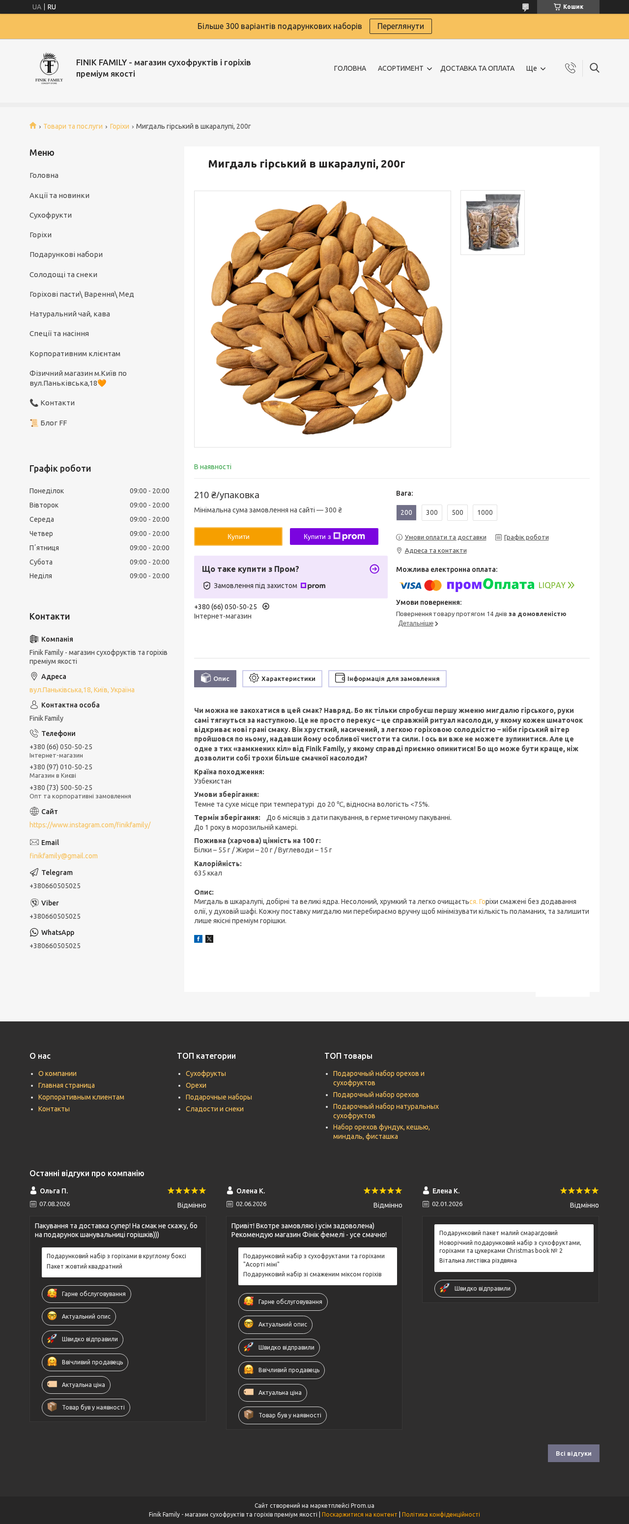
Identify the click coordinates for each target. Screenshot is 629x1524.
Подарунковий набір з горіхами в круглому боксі (116, 1256)
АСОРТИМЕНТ (401, 68)
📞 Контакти (52, 402)
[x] (209, 940)
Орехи (196, 1085)
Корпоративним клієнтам (74, 353)
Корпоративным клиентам (81, 1097)
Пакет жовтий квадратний (84, 1266)
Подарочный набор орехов (376, 1095)
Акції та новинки (59, 195)
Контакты (54, 1109)
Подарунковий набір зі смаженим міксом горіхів (312, 1274)
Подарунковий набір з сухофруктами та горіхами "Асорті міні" (314, 1260)
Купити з (317, 536)
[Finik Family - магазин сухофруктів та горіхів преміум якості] (49, 68)
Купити (239, 536)
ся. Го (477, 901)
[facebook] (198, 940)
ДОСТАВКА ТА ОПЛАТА (477, 68)
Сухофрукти (50, 215)
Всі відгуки (574, 1453)
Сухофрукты (206, 1073)
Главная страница (66, 1085)
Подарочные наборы (219, 1097)
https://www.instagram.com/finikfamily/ (89, 825)
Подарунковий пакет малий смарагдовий (498, 1233)
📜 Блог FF (48, 423)
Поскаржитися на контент (360, 1514)
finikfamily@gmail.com (63, 856)
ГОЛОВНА (350, 68)
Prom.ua (362, 1505)
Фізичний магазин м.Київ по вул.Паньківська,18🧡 (78, 378)
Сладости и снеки (215, 1109)
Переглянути (400, 26)
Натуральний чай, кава (69, 314)
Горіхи (119, 126)
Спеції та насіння (59, 333)
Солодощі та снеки (63, 274)
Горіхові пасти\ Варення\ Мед (81, 294)
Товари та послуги (73, 126)
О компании (57, 1073)
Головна (43, 175)
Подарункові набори (66, 254)
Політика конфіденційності (441, 1514)
